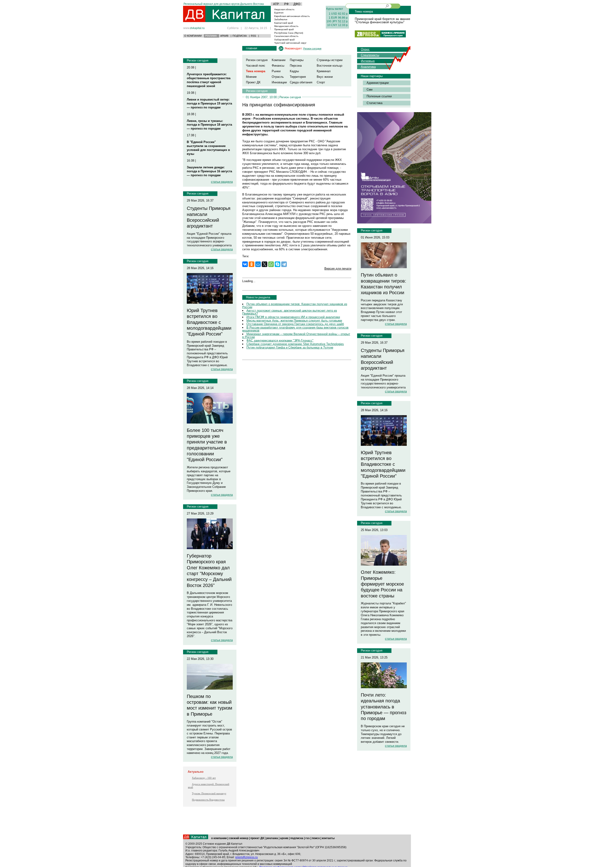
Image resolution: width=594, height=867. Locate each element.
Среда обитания (301, 82)
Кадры (294, 71)
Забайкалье (280, 19)
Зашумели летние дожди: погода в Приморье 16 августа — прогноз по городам (209, 171)
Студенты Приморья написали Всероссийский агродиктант (208, 217)
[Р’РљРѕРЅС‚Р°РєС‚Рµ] (245, 264)
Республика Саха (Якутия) (288, 33)
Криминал (324, 71)
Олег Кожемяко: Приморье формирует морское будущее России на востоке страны (382, 584)
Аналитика (368, 66)
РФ (286, 4)
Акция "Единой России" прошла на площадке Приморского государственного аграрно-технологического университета (209, 239)
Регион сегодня (197, 60)
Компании (278, 60)
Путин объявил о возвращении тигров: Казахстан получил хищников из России (294, 305)
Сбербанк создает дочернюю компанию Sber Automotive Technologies (295, 344)
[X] (264, 264)
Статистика (374, 103)
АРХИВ (224, 35)
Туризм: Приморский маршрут (209, 793)
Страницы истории (329, 60)
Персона (296, 65)
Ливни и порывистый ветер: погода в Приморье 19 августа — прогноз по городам (209, 103)
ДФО (297, 4)
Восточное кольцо (329, 65)
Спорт (321, 82)
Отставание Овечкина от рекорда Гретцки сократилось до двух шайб (295, 324)
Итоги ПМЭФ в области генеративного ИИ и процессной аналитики (293, 317)
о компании (219, 838)
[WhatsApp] (271, 264)
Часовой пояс (255, 65)
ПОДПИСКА (239, 35)
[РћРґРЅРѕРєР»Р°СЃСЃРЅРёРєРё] (251, 264)
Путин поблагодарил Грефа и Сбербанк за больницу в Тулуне (289, 347)
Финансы (278, 65)
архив (284, 838)
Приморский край (284, 29)
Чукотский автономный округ (290, 43)
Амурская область (284, 9)
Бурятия (278, 12)
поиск (316, 838)
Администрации (378, 83)
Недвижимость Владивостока (208, 799)
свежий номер (238, 838)
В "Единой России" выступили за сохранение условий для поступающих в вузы (208, 148)
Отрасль (278, 76)
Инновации (279, 82)
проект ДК (257, 838)
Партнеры (296, 60)
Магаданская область (286, 26)
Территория (298, 76)
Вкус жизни (325, 76)
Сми (369, 89)
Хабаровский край (284, 39)
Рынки (276, 71)
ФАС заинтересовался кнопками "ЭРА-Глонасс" (279, 340)
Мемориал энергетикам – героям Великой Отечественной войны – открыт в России (296, 335)
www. (194, 27)
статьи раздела (222, 181)
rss (307, 838)
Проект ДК (253, 82)
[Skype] (277, 264)
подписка (296, 838)
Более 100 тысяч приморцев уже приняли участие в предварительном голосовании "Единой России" (207, 445)
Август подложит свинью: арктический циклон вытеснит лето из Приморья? (289, 312)
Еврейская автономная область (292, 16)
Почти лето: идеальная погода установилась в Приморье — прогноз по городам (383, 706)
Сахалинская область (286, 36)
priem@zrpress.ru (246, 857)
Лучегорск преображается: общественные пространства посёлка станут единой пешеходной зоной (208, 80)
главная (251, 48)
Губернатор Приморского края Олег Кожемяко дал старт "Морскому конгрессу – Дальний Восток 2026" (209, 570)
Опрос (365, 49)
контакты (328, 838)
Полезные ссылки (379, 96)
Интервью (368, 61)
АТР (276, 4)
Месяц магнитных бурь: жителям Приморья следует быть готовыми (294, 320)
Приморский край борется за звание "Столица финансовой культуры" (382, 20)
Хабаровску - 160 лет (204, 777)
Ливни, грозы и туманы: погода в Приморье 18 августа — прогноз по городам (209, 124)
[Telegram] (284, 264)
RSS (253, 35)
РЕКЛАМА (211, 35)
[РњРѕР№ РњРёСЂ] (258, 264)
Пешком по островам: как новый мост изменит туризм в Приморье (209, 705)
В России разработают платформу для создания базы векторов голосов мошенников (295, 329)
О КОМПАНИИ (193, 35)
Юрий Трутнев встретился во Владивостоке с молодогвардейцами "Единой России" (209, 322)
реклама (272, 838)
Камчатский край (283, 23)
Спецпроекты (370, 55)
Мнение (251, 76)
